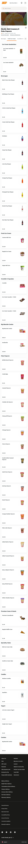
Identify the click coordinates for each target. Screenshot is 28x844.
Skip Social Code (5, 811)
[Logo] (4, 3)
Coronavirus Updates (5, 821)
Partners (16, 758)
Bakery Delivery (5, 781)
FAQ (2, 761)
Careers (15, 764)
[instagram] (11, 833)
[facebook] (7, 833)
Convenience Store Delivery (8, 786)
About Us (3, 758)
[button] (3, 39)
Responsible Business (6, 775)
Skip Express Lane (5, 769)
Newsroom (16, 775)
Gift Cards (3, 764)
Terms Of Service (5, 805)
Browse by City (5, 772)
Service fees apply (5, 35)
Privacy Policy (4, 808)
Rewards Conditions (5, 824)
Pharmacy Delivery (6, 797)
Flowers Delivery (5, 789)
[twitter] (2, 833)
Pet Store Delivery (5, 794)
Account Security (5, 818)
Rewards (3, 766)
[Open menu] (25, 3)
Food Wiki (16, 772)
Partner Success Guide (19, 769)
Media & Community (19, 766)
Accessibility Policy (5, 814)
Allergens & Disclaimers (15, 35)
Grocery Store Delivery (7, 792)
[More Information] (26, 28)
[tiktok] (15, 833)
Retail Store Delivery (6, 783)
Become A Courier (18, 761)
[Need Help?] (21, 3)
